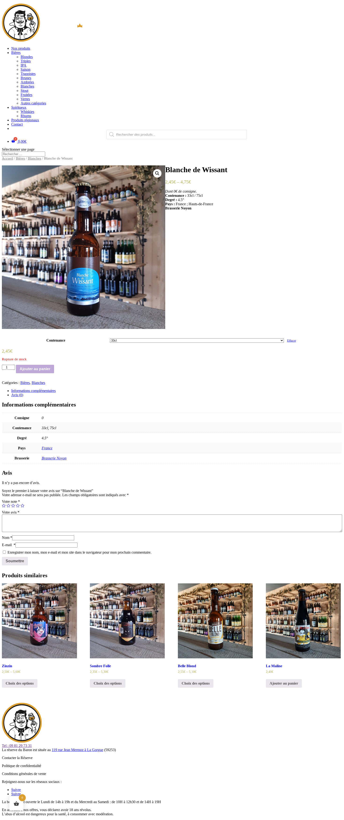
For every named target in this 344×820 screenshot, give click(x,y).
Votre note (11, 501)
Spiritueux (18, 107)
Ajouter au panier (35, 369)
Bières (16, 53)
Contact (17, 124)
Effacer (291, 340)
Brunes (26, 78)
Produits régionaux (25, 120)
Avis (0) (17, 395)
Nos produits (20, 48)
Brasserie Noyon (54, 458)
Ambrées (27, 82)
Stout (24, 91)
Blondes (27, 57)
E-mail (8, 545)
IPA (23, 65)
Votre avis (10, 512)
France (47, 448)
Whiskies (27, 112)
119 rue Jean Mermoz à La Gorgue (77, 750)
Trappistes (28, 74)
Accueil (7, 158)
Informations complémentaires (33, 391)
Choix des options (20, 683)
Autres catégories (33, 103)
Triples (26, 61)
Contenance (55, 340)
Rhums (26, 116)
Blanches (27, 86)
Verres (25, 99)
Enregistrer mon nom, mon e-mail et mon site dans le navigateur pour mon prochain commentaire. (79, 552)
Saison (25, 69)
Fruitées (26, 95)
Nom (7, 538)
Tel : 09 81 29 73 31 (17, 746)
